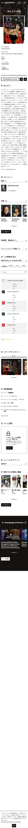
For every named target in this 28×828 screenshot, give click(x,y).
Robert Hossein (4, 220)
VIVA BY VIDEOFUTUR (13, 291)
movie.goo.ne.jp (10, 169)
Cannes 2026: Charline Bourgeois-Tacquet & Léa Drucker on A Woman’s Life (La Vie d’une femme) (10, 545)
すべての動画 (5, 559)
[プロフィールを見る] (25, 2)
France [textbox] (4, 272)
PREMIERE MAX (11, 302)
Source (3, 339)
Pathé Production (18, 53)
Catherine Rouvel (15, 220)
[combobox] (14, 272)
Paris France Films (6, 53)
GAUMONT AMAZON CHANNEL (15, 280)
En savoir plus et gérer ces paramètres (11, 822)
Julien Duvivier (5, 48)
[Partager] (21, 79)
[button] (19, 361)
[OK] (14, 825)
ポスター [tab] (14, 356)
